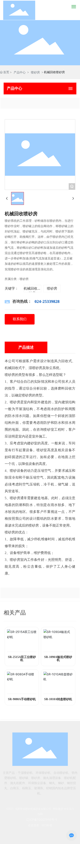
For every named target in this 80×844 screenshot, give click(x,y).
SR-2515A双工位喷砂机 (22, 658)
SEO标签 (47, 825)
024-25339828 (47, 301)
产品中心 (20, 72)
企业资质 (33, 825)
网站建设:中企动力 (63, 808)
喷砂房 (35, 72)
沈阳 (40, 814)
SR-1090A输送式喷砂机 (58, 658)
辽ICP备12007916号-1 (41, 819)
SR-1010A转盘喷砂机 (58, 699)
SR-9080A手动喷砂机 (22, 699)
